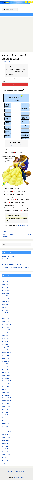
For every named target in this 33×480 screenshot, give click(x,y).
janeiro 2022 (5, 395)
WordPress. (23, 477)
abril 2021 (5, 417)
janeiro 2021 (5, 426)
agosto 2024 (5, 332)
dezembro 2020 (6, 429)
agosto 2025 (5, 304)
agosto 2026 (5, 279)
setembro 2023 (6, 358)
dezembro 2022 (6, 381)
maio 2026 (5, 284)
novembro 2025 (6, 299)
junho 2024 (5, 338)
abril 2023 (5, 369)
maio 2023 (5, 366)
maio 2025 (5, 313)
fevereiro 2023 (6, 375)
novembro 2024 (6, 324)
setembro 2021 (6, 406)
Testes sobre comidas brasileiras (11, 259)
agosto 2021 (5, 409)
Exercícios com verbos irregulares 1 (12, 264)
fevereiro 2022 (6, 392)
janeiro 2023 (5, 378)
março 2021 (5, 420)
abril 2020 (5, 451)
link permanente (22, 225)
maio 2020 (5, 449)
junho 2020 (5, 446)
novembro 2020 (6, 432)
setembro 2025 (6, 301)
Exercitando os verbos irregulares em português (15, 267)
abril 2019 (5, 460)
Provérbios (6, 61)
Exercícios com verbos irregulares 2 (12, 261)
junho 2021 (5, 412)
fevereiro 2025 (6, 321)
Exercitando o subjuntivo (27, 233)
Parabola (16, 477)
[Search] (29, 244)
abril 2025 (5, 315)
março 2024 (5, 347)
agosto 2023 (5, 361)
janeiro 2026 (5, 296)
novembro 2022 (6, 383)
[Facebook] (31, 2)
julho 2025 (5, 307)
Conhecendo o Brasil (8, 256)
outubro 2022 (6, 386)
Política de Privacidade (16, 471)
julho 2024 (5, 335)
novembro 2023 (6, 352)
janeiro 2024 (5, 350)
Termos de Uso (16, 474)
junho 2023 (5, 364)
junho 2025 (5, 310)
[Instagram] (29, 2)
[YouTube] (26, 2)
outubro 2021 (6, 403)
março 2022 (5, 389)
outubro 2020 (6, 434)
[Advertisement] (16, 33)
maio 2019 (5, 457)
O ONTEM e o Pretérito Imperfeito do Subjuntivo (8, 234)
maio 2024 (5, 341)
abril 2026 (5, 287)
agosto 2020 (5, 440)
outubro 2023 (6, 355)
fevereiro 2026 (6, 293)
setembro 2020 (6, 437)
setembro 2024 (6, 330)
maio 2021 (5, 415)
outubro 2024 (6, 327)
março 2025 (5, 318)
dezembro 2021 (6, 398)
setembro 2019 (6, 454)
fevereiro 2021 (6, 423)
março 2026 (5, 290)
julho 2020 (5, 443)
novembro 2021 (6, 400)
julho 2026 (5, 282)
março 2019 (5, 463)
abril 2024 (5, 344)
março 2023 (5, 372)
